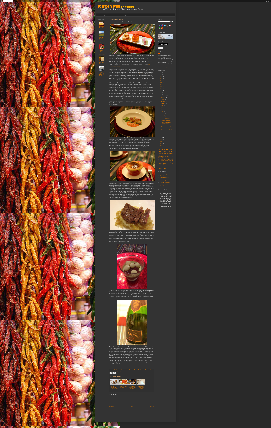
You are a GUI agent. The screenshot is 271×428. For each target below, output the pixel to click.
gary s (161, 53)
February (163, 115)
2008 (161, 143)
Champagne (123, 369)
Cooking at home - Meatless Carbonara (166, 127)
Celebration (118, 369)
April (162, 111)
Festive (138, 369)
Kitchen (151, 369)
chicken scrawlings (163, 174)
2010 (161, 139)
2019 (161, 84)
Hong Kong (104, 15)
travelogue (160, 164)
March (162, 113)
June (162, 107)
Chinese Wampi (141, 73)
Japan (168, 156)
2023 (161, 76)
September (163, 101)
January (163, 117)
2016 (161, 90)
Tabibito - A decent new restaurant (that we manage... (166, 123)
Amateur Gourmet (163, 163)
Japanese (171, 155)
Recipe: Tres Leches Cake (101, 28)
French (160, 156)
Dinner (135, 369)
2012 (161, 136)
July (162, 105)
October (163, 99)
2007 (161, 145)
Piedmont (166, 162)
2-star (172, 159)
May (162, 109)
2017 (161, 88)
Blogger (143, 419)
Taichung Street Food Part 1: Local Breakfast (101, 74)
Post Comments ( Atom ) (120, 409)
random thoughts (165, 160)
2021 (161, 80)
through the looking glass (165, 182)
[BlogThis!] (111, 373)
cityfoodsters (162, 175)
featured (164, 158)
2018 (161, 86)
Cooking (127, 369)
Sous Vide (170, 163)
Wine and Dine (123, 371)
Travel (119, 15)
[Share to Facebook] (115, 373)
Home (98, 15)
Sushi (168, 158)
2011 (161, 137)
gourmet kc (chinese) (164, 184)
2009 (161, 141)
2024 (161, 74)
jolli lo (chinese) (163, 185)
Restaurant (162, 149)
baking (169, 162)
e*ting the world (163, 179)
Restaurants (113, 15)
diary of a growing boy (164, 177)
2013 (115, 369)
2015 (161, 92)
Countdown (131, 369)
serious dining (168, 151)
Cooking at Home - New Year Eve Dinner (167, 130)
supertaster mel (163, 180)
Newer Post (111, 406)
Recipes (125, 15)
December (163, 95)
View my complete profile (163, 67)
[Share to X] (113, 373)
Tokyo (165, 159)
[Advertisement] (131, 402)
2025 (161, 72)
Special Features (133, 15)
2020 (161, 82)
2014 (161, 94)
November (163, 97)
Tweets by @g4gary (162, 168)
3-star (159, 162)
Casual (164, 156)
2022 (161, 78)
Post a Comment (114, 397)
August (162, 103)
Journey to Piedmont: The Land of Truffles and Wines (101, 40)
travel (167, 155)
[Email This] (110, 373)
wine (162, 159)
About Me (141, 15)
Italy (162, 162)
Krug (111, 371)
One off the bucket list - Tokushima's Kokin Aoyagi (102, 52)
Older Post (152, 406)
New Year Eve (114, 371)
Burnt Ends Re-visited (101, 63)
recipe (119, 371)
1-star (169, 160)
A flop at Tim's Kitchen (165, 118)
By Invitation (162, 155)
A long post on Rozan (165, 120)
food (141, 369)
